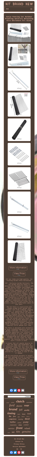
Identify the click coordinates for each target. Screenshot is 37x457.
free (14, 416)
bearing (20, 419)
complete (12, 419)
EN (17, 449)
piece (19, 416)
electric (19, 406)
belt (13, 432)
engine (18, 414)
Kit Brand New (19, 439)
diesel (27, 419)
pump (25, 422)
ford (12, 405)
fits (10, 416)
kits (18, 431)
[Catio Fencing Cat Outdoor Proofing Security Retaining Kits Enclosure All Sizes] (19, 33)
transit (7, 402)
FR (21, 449)
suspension (13, 425)
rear (26, 405)
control (26, 425)
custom (19, 422)
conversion (29, 402)
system (12, 402)
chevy (28, 416)
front (19, 428)
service (11, 428)
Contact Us (19, 441)
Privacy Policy (19, 444)
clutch (20, 401)
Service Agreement (19, 446)
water (9, 432)
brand (13, 409)
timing (11, 413)
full (20, 409)
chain (20, 425)
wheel (27, 428)
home (23, 414)
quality (26, 410)
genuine (26, 431)
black (23, 416)
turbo (13, 421)
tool (29, 413)
